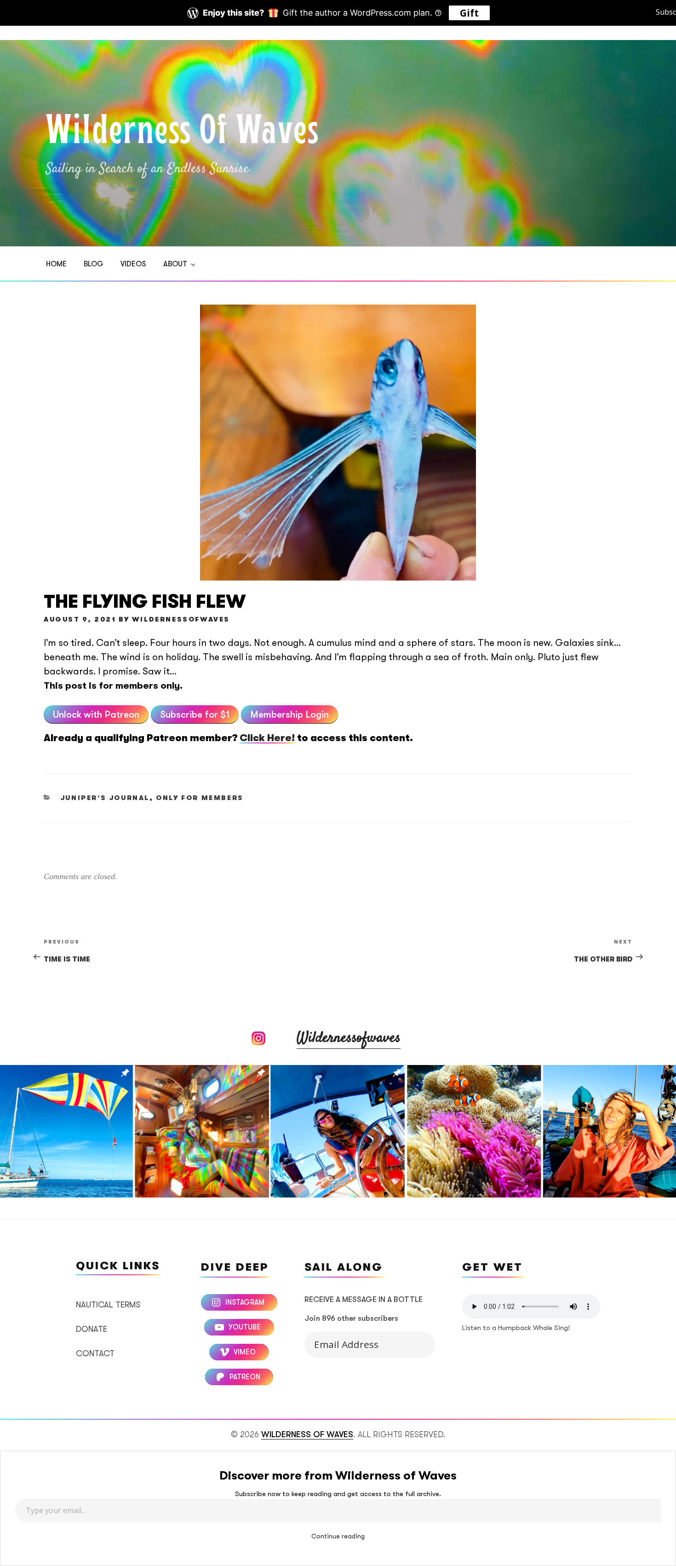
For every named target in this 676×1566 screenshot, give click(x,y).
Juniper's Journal (104, 798)
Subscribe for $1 (194, 714)
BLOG (93, 264)
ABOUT (175, 264)
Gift (469, 12)
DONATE (91, 1329)
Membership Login (289, 714)
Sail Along (415, 1342)
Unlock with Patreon (96, 714)
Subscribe (662, 11)
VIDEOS (133, 264)
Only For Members (200, 798)
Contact (95, 1353)
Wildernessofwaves (349, 1038)
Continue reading (338, 1536)
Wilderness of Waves (182, 133)
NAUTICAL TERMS (108, 1304)
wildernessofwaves (181, 619)
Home (56, 264)
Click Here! (267, 737)
